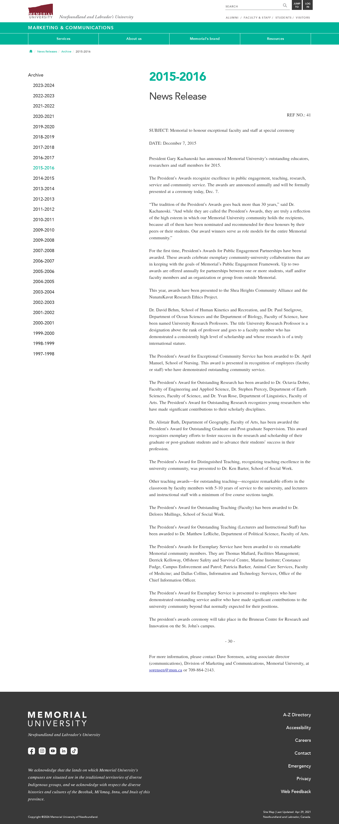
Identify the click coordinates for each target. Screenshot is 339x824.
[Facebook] (31, 751)
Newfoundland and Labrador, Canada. (287, 817)
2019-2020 (43, 127)
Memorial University (81, 12)
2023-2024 (43, 85)
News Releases (47, 51)
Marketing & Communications (71, 27)
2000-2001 (43, 323)
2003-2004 (43, 292)
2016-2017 (43, 157)
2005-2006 (43, 271)
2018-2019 (43, 137)
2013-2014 (43, 188)
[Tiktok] (74, 751)
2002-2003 (43, 302)
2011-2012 (43, 209)
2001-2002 (43, 312)
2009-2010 (43, 230)
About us (133, 39)
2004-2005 (43, 281)
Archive (66, 51)
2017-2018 (43, 147)
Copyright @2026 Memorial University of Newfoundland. (63, 817)
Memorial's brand (205, 39)
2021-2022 (43, 106)
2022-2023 (43, 96)
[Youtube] (52, 751)
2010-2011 (43, 219)
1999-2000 (43, 333)
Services (63, 39)
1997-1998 (43, 354)
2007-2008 (43, 250)
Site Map (268, 812)
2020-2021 (43, 116)
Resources (275, 39)
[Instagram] (42, 751)
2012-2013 (43, 199)
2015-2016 (43, 168)
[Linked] (63, 751)
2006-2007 (43, 261)
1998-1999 (43, 343)
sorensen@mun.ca (165, 670)
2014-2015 (43, 178)
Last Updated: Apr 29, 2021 (293, 812)
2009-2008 (43, 240)
